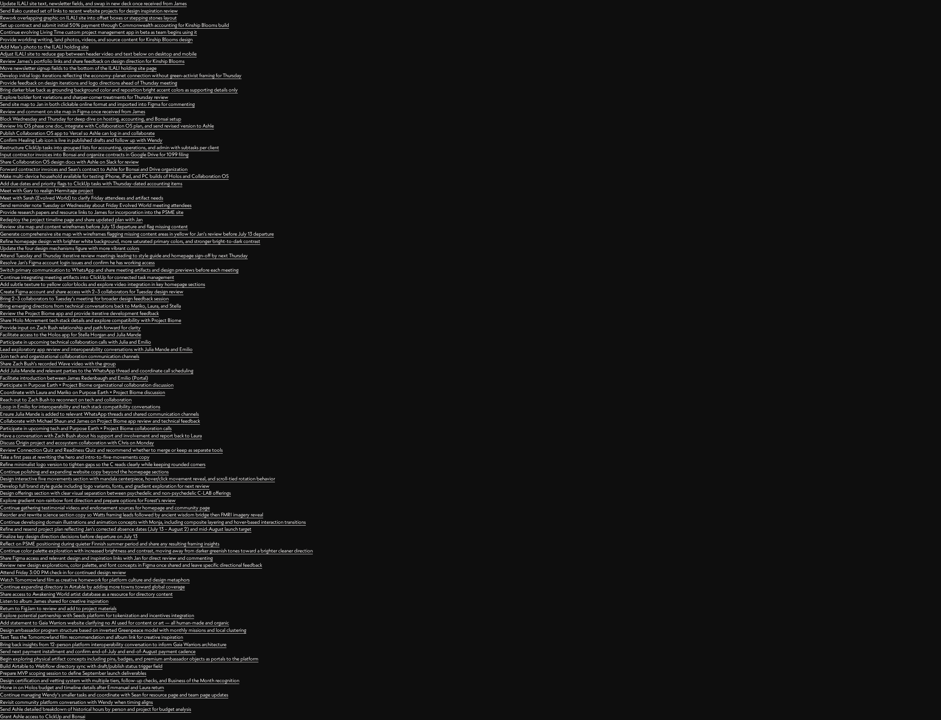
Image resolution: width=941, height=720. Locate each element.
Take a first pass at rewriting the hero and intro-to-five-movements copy (75, 457)
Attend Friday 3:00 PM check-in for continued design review (63, 572)
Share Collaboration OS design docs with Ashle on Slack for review (69, 161)
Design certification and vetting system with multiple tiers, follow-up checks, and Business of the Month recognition (119, 680)
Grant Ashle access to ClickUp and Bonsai (42, 716)
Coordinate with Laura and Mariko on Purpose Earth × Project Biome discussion (82, 392)
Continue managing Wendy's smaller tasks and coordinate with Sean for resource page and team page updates (114, 694)
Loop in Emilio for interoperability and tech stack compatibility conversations (80, 406)
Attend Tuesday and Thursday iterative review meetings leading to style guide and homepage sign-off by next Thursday (124, 255)
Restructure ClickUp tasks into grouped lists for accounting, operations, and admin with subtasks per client (109, 147)
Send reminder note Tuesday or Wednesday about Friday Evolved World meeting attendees (96, 205)
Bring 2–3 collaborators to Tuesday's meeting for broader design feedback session (84, 298)
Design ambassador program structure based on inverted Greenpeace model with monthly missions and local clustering (123, 630)
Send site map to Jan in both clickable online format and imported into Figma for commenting (97, 104)
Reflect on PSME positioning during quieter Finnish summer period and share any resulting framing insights (109, 543)
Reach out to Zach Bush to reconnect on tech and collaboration (66, 399)
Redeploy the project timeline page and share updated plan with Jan (71, 219)
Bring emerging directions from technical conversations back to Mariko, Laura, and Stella (90, 305)
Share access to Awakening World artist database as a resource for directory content (86, 594)
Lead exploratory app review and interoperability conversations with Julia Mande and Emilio (96, 349)
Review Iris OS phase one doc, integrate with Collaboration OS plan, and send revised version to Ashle (107, 125)
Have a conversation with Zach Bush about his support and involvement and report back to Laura (101, 435)
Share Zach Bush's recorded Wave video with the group (58, 363)
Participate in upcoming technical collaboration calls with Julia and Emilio (75, 341)
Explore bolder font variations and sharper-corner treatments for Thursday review (84, 97)
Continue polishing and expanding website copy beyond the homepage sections (84, 471)
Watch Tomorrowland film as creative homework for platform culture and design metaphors (95, 579)
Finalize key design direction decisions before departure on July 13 (68, 536)
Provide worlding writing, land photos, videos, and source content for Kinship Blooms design (96, 39)
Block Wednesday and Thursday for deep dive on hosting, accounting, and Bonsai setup (90, 118)
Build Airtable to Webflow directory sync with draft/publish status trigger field (81, 666)
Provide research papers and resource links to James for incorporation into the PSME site (91, 212)
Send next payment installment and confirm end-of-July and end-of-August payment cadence (98, 651)
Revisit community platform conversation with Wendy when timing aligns (76, 702)
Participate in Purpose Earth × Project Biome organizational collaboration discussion (86, 385)
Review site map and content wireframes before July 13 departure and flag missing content (94, 226)
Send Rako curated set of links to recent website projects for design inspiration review (89, 10)
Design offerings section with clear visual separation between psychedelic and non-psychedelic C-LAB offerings (115, 493)
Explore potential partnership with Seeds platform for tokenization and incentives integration (97, 615)
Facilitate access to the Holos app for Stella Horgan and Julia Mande (70, 334)
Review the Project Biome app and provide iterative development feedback (79, 313)
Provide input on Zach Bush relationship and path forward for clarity (70, 327)
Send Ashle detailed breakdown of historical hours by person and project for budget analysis (95, 709)
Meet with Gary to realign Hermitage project (46, 190)
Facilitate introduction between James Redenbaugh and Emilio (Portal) (74, 378)
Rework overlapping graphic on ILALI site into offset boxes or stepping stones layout (88, 17)
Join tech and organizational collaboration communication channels (69, 356)
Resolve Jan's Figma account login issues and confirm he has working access (77, 262)
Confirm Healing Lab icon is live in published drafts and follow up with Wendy (81, 140)
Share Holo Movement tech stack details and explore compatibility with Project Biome (90, 320)
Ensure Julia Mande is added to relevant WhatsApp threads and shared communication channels (99, 414)
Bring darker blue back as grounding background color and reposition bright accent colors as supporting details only (119, 89)
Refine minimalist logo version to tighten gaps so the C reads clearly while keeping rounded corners (102, 464)
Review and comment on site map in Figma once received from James (72, 111)
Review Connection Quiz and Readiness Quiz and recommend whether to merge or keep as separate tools (111, 450)
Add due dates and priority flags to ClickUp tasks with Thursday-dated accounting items (91, 183)
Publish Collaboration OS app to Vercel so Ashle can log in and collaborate (77, 133)
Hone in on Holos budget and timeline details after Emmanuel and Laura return (82, 687)
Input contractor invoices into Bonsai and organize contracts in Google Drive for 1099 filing (94, 154)
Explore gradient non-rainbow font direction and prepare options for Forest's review (88, 500)
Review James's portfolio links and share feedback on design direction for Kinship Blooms (92, 61)
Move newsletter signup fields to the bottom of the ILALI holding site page (78, 68)
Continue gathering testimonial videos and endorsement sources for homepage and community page (105, 507)
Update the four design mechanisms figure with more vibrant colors (69, 248)
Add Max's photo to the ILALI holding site (44, 46)
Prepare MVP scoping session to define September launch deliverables (73, 673)
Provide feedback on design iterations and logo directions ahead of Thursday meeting (88, 82)
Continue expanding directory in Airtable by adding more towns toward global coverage (92, 586)
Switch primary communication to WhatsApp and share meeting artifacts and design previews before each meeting (119, 269)
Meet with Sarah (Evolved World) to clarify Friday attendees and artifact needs (81, 197)
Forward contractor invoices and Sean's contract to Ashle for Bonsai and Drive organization (93, 169)
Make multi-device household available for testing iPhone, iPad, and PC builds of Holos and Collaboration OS (114, 176)
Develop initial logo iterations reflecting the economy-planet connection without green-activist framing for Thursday (120, 75)
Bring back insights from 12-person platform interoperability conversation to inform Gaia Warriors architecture (113, 644)
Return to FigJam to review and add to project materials (58, 608)
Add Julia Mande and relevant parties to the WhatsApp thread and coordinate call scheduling (96, 370)
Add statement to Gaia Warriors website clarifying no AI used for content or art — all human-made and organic (114, 622)
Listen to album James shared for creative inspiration (54, 601)
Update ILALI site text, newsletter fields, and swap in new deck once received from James (93, 3)
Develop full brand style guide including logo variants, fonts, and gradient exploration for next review (105, 486)
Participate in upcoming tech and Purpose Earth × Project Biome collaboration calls (86, 428)
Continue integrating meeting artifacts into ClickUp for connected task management (87, 277)
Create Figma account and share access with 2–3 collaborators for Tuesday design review (91, 291)
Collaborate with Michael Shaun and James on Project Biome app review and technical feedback (100, 421)
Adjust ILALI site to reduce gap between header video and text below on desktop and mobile (98, 53)
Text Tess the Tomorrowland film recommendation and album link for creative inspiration (91, 637)
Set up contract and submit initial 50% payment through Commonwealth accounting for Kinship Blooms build (114, 25)
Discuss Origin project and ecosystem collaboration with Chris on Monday (77, 442)
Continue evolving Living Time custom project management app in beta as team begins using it (98, 32)
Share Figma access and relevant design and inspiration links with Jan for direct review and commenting (106, 558)
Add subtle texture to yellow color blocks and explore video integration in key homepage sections (102, 284)
